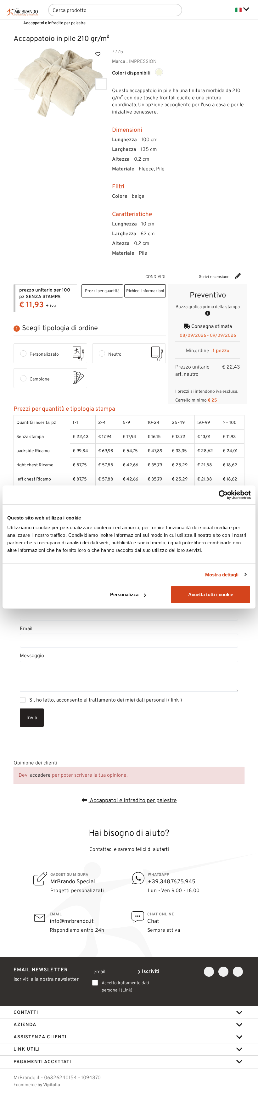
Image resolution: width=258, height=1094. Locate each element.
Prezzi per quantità (102, 291)
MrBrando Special (72, 881)
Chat (153, 921)
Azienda (25, 1024)
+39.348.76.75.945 (171, 881)
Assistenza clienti (40, 1036)
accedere (40, 775)
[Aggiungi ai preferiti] (98, 53)
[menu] (226, 10)
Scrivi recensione (214, 277)
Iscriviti (150, 971)
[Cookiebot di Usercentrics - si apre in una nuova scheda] (223, 494)
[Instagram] (223, 971)
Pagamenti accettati (42, 1061)
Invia (31, 717)
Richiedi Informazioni (145, 291)
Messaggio (32, 655)
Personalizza (124, 594)
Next (101, 84)
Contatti (26, 1012)
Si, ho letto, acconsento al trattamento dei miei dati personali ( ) (105, 700)
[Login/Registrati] (201, 10)
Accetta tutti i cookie (210, 594)
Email (26, 628)
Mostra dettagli (222, 574)
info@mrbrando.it (72, 921)
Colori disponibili (131, 72)
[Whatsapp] (173, 276)
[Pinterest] (188, 276)
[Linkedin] (238, 971)
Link (126, 990)
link (175, 699)
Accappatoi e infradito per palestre (133, 800)
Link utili (27, 1049)
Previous (19, 84)
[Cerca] (171, 10)
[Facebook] (180, 276)
